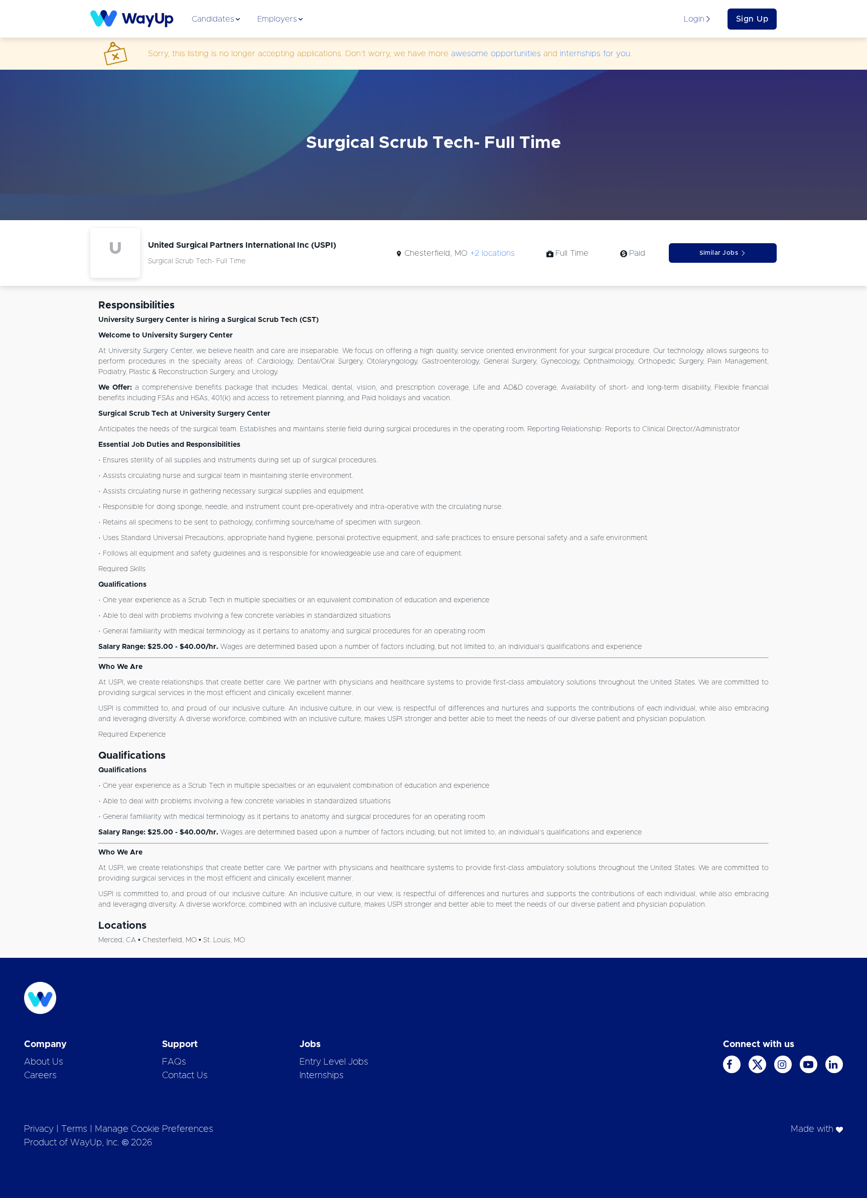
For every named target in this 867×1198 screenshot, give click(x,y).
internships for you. (596, 54)
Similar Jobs (718, 253)
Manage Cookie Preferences (154, 1129)
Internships (322, 1075)
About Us (43, 1062)
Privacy (39, 1129)
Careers (40, 1075)
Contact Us (185, 1075)
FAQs (174, 1062)
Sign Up (752, 19)
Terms (74, 1129)
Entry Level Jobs (334, 1062)
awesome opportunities (496, 54)
